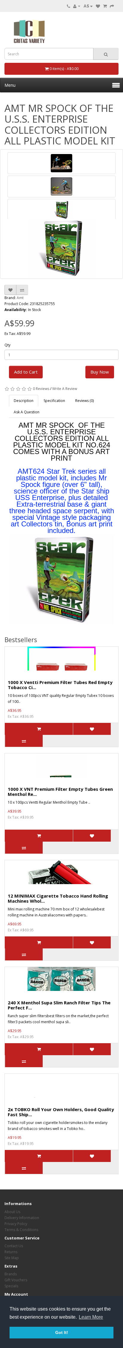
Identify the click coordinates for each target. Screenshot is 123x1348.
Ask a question (26, 412)
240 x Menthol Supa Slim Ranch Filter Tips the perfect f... (59, 1005)
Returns (10, 1251)
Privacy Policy (15, 1223)
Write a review (64, 388)
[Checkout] (112, 5)
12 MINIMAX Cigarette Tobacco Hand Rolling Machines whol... (58, 898)
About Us (12, 1211)
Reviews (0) (84, 400)
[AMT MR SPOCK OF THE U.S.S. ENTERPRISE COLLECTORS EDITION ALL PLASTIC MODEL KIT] (61, 163)
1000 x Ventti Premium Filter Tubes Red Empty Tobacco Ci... (60, 684)
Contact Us (13, 1245)
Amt (20, 297)
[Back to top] (103, 1328)
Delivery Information (21, 1217)
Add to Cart (26, 372)
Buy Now (99, 372)
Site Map (11, 1257)
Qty (7, 345)
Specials (11, 1285)
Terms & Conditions (21, 1229)
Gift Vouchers (15, 1279)
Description (23, 400)
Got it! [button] (61, 1332)
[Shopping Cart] (105, 5)
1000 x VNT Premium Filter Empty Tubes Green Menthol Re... (60, 791)
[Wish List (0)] (98, 5)
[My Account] (76, 5)
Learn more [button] (91, 1317)
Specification (54, 400)
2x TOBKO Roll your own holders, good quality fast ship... (61, 1111)
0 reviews (41, 388)
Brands (10, 1274)
